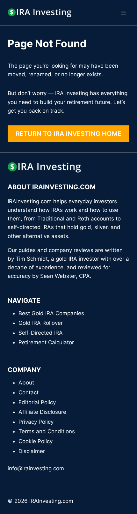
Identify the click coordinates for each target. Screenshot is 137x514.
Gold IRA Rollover (40, 323)
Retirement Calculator (46, 342)
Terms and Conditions (46, 431)
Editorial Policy (37, 402)
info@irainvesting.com (36, 468)
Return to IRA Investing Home (68, 134)
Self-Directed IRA (40, 333)
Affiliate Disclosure (42, 412)
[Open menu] (123, 13)
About (26, 382)
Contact (28, 392)
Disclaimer (31, 451)
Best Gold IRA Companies (51, 313)
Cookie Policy (35, 441)
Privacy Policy (36, 422)
